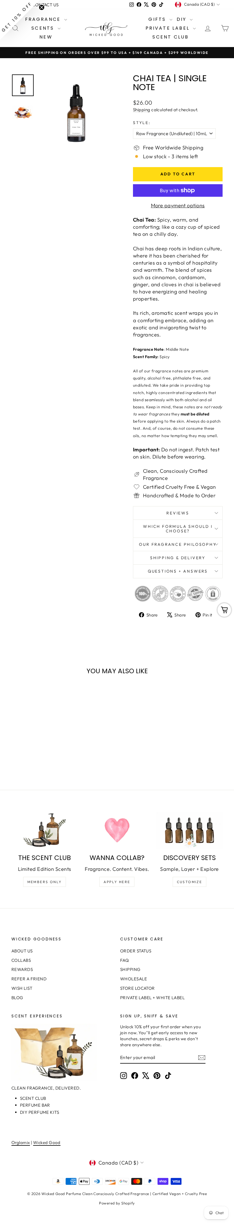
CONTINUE (61, 640)
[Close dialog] (221, 543)
